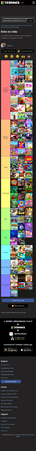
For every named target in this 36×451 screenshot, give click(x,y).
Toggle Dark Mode (6, 410)
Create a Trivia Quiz (7, 400)
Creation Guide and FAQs (8, 418)
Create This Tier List (9, 51)
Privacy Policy (20, 434)
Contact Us (4, 430)
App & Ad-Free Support (7, 424)
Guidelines (4, 421)
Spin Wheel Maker (6, 403)
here (24, 20)
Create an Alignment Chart (8, 394)
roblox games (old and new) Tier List (18, 25)
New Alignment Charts (7, 368)
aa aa (9, 46)
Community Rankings (7, 371)
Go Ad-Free (4, 378)
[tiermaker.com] (10, 2)
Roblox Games (4, 25)
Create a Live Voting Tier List (9, 390)
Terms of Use (30, 434)
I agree (30, 20)
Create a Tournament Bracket (9, 397)
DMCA (18, 436)
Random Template (11, 381)
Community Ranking (27, 51)
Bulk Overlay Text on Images (9, 407)
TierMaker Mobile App (7, 374)
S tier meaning (5, 427)
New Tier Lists (5, 365)
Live (22, 2)
